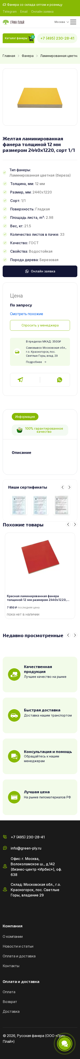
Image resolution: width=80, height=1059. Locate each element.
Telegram (10, 11)
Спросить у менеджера (40, 325)
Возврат (10, 1001)
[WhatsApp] (59, 380)
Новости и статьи (18, 946)
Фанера (28, 56)
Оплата (9, 992)
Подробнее (34, 362)
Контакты (11, 966)
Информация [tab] (25, 417)
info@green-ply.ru (26, 848)
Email (24, 11)
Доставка (11, 1011)
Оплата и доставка (19, 956)
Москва (59, 22)
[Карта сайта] (4, 1051)
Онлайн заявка (42, 11)
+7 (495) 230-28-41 (57, 38)
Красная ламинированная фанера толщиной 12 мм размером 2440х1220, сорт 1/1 (37, 598)
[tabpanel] (40, 452)
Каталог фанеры (16, 38)
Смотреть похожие (26, 314)
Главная (9, 56)
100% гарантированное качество (44, 430)
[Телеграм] (20, 380)
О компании (13, 936)
